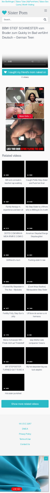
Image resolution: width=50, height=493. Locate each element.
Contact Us (25, 444)
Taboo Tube (21, 1)
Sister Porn (17, 12)
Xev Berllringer (8, 1)
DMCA (25, 428)
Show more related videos (25, 403)
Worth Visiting (28, 4)
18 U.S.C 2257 (25, 423)
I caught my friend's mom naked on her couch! (26, 72)
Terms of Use (25, 439)
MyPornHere (32, 1)
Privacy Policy (25, 433)
